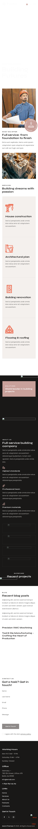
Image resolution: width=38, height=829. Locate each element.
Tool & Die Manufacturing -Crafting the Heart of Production (18, 636)
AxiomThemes (7, 826)
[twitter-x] (9, 817)
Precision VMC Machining (17, 627)
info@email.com (8, 779)
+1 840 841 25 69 (9, 784)
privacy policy (26, 734)
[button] (34, 3)
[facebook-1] (4, 817)
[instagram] (13, 817)
